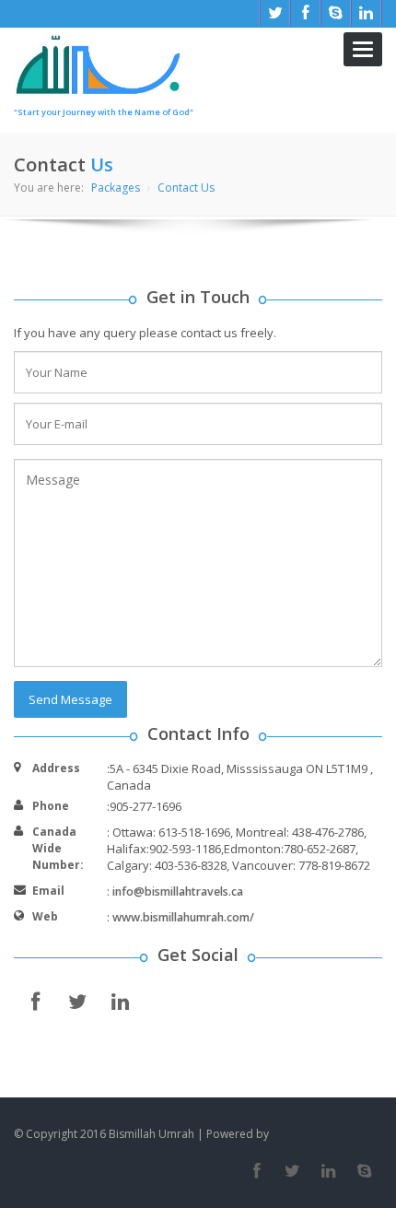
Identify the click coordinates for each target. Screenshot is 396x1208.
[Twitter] (292, 1171)
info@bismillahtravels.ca (177, 891)
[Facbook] (256, 1171)
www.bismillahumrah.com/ (183, 917)
